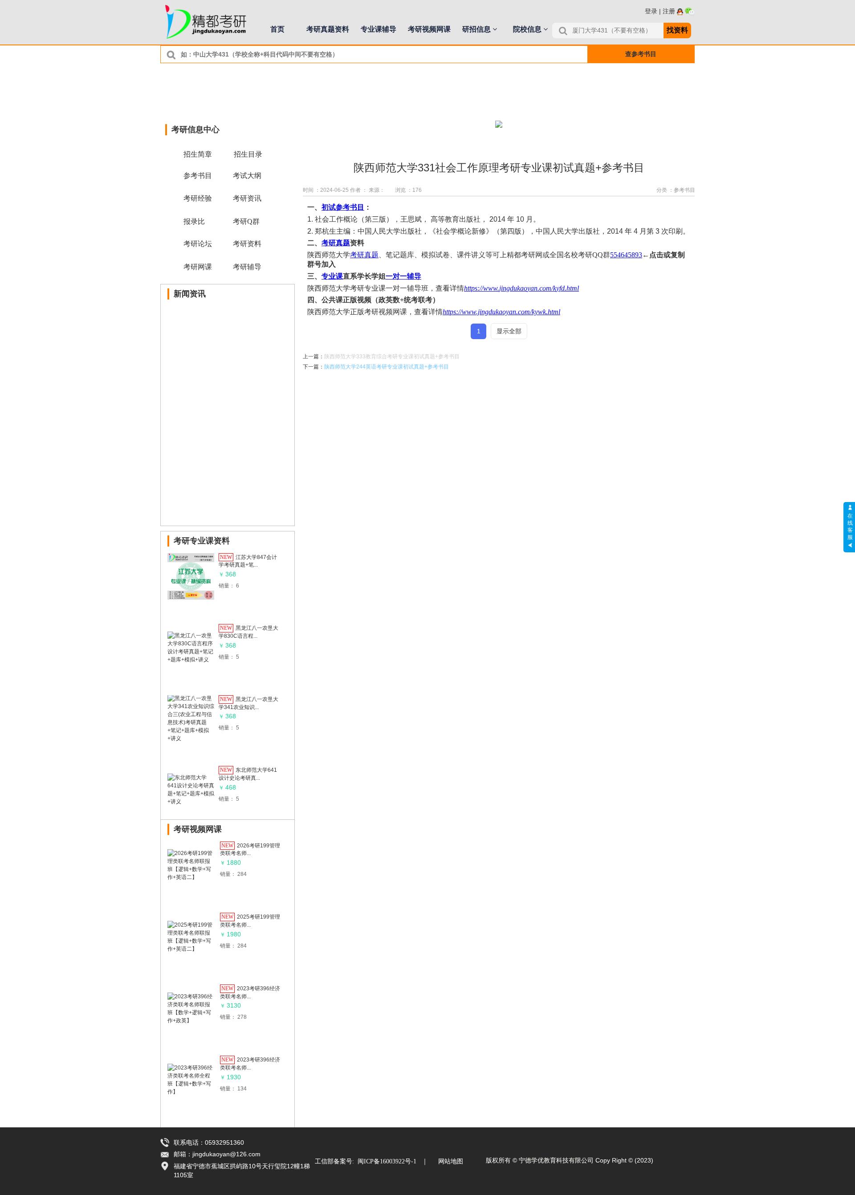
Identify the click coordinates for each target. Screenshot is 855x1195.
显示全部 (509, 331)
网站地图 (450, 1161)
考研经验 (197, 198)
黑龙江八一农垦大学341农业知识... (248, 703)
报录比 (194, 221)
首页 (277, 29)
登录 (651, 11)
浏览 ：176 (408, 190)
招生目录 (248, 154)
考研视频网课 (429, 29)
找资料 (677, 30)
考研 (329, 243)
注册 (669, 11)
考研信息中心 (195, 129)
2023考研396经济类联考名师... (250, 992)
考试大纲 (247, 175)
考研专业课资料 (202, 540)
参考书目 (350, 207)
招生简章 (197, 154)
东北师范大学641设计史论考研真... (248, 774)
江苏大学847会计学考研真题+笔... (248, 561)
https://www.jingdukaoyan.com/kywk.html (501, 312)
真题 (343, 243)
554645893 (626, 255)
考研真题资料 (327, 29)
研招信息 (477, 29)
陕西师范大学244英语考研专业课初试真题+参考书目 (386, 367)
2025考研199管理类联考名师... (250, 921)
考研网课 (197, 267)
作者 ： (358, 190)
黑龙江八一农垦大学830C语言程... (248, 632)
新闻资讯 (190, 293)
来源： (377, 190)
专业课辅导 (378, 29)
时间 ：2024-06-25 (326, 190)
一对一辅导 (403, 276)
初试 (329, 207)
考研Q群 (246, 221)
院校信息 (528, 29)
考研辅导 (247, 267)
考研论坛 (197, 243)
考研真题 (364, 255)
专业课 (332, 276)
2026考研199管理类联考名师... (250, 849)
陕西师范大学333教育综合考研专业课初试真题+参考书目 (392, 356)
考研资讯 (247, 198)
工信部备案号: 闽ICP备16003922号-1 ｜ (371, 1161)
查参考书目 (640, 53)
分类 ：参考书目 (675, 190)
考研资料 (247, 243)
